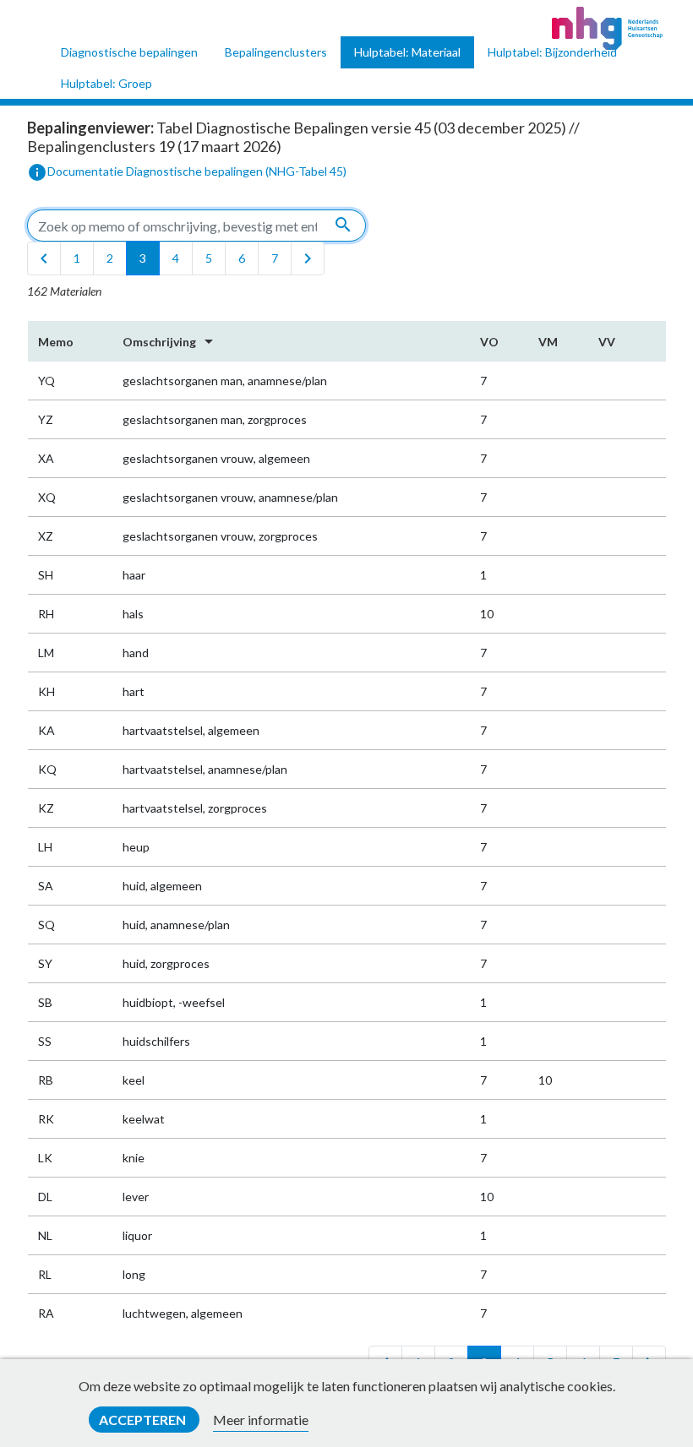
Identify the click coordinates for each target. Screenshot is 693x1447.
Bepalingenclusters (276, 52)
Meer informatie (260, 1420)
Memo (56, 342)
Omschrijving (171, 341)
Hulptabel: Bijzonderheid (552, 52)
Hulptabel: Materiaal (407, 52)
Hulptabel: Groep (106, 83)
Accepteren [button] (143, 1420)
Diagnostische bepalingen (129, 52)
